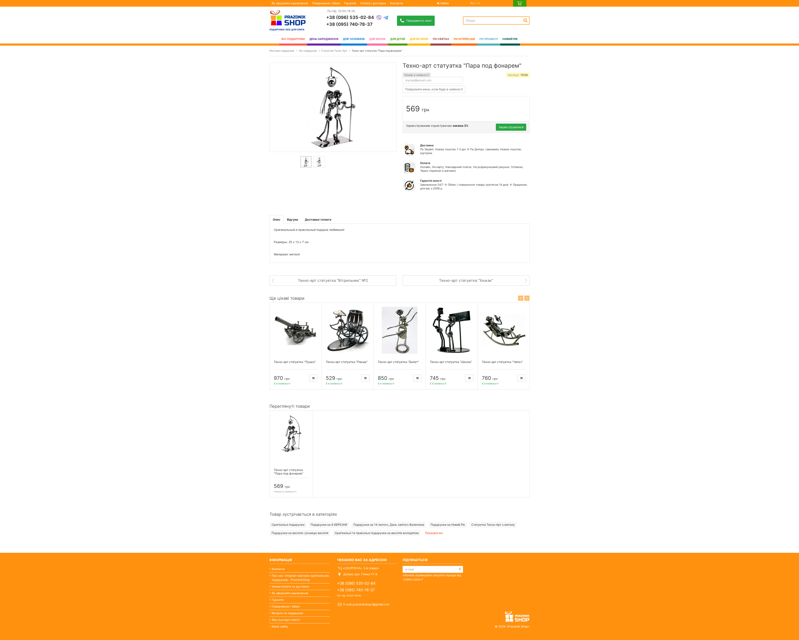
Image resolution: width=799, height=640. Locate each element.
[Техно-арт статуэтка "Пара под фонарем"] (305, 161)
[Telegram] (386, 18)
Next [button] (527, 298)
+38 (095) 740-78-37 (349, 24)
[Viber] (379, 18)
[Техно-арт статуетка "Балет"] (400, 330)
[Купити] (313, 378)
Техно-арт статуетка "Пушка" (295, 362)
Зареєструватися (511, 127)
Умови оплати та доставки (290, 586)
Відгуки (292, 219)
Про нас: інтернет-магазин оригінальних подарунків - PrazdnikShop (300, 578)
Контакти (396, 3)
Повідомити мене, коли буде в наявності (434, 89)
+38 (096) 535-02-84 (350, 17)
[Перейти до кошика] (519, 3)
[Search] (525, 20)
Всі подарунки (308, 50)
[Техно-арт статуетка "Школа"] (452, 330)
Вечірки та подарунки (287, 613)
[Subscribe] (460, 569)
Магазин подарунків (281, 50)
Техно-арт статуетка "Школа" (451, 362)
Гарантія (350, 3)
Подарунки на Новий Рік (448, 524)
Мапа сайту (280, 626)
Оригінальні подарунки (288, 524)
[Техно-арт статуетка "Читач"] (504, 330)
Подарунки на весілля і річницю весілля (300, 533)
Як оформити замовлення (290, 3)
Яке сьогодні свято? (286, 619)
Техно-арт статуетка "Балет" (398, 362)
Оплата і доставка (373, 3)
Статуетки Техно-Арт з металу (493, 524)
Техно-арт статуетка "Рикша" (347, 362)
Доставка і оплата (318, 219)
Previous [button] (520, 298)
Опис (276, 219)
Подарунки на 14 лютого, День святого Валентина (388, 524)
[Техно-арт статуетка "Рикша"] (347, 330)
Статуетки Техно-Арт (334, 50)
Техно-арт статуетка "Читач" (502, 362)
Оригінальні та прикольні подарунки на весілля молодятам (377, 533)
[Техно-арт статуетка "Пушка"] (295, 330)
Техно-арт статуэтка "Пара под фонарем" (288, 471)
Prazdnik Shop (518, 626)
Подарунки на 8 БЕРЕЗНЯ (329, 524)
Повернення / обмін (326, 3)
